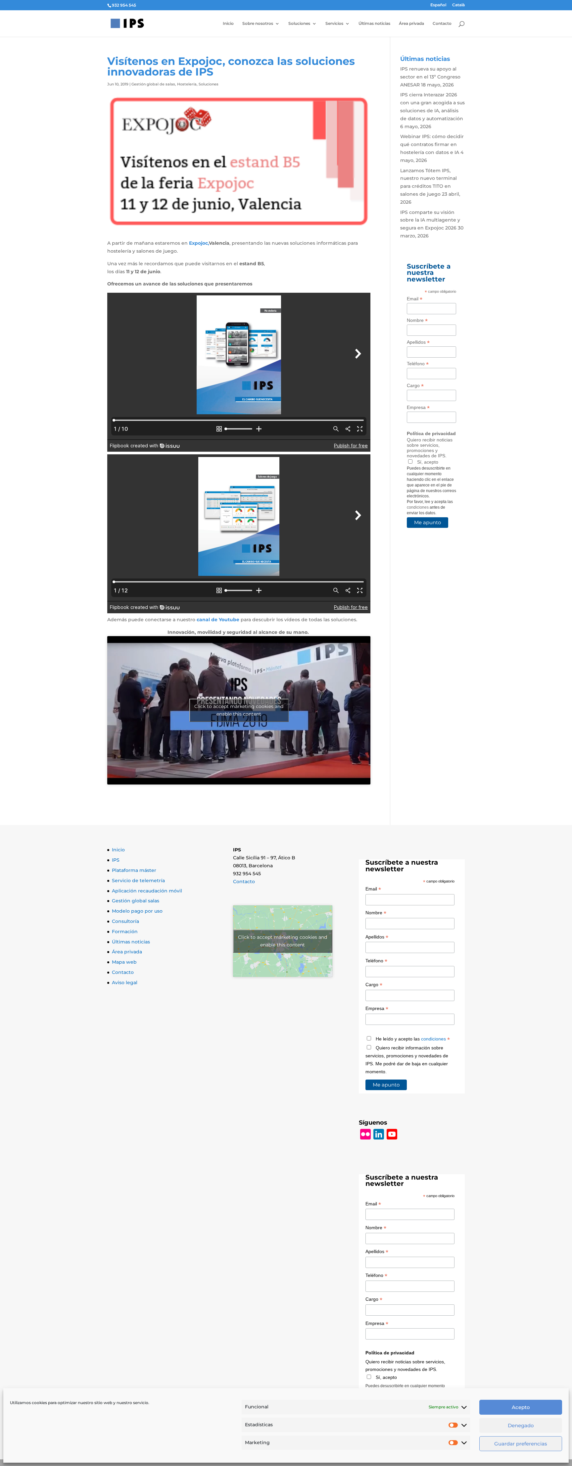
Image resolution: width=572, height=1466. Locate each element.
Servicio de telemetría (138, 881)
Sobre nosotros (257, 23)
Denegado (521, 1425)
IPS (115, 860)
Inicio (228, 23)
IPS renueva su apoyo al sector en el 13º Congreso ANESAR (430, 77)
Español (438, 5)
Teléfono (418, 364)
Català (458, 5)
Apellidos (418, 342)
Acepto (521, 1407)
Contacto (442, 23)
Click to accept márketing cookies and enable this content (238, 710)
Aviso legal (124, 983)
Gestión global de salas (153, 84)
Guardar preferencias (520, 1444)
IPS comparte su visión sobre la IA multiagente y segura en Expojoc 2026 (430, 220)
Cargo (415, 385)
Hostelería (187, 84)
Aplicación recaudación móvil (147, 891)
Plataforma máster (134, 870)
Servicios (334, 23)
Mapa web (124, 962)
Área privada (411, 23)
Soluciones (299, 23)
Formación (125, 932)
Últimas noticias (374, 23)
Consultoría (125, 921)
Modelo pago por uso (137, 911)
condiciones (418, 507)
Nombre (417, 320)
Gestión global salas (135, 901)
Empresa (418, 407)
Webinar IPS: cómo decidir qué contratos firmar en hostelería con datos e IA (432, 144)
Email (414, 299)
